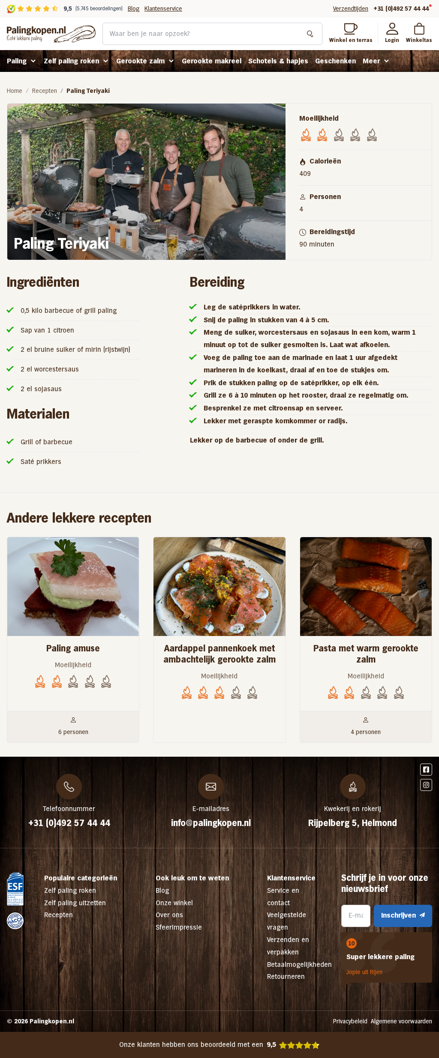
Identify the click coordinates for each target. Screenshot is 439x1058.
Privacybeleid (350, 1021)
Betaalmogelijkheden (299, 964)
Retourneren (286, 976)
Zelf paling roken (71, 61)
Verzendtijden (350, 8)
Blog (133, 8)
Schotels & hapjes (278, 61)
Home (14, 90)
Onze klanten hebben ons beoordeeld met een (197, 1044)
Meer (371, 61)
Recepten (44, 90)
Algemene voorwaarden (401, 1021)
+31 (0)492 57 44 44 (401, 8)
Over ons (169, 915)
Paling (17, 61)
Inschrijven (398, 915)
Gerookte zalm (140, 61)
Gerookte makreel (211, 61)
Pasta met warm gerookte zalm (365, 654)
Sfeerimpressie (179, 927)
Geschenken (335, 61)
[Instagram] (426, 785)
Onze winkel (174, 903)
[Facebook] (426, 770)
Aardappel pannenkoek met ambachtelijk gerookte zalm (219, 654)
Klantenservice (163, 8)
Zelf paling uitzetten (75, 903)
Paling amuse (73, 648)
